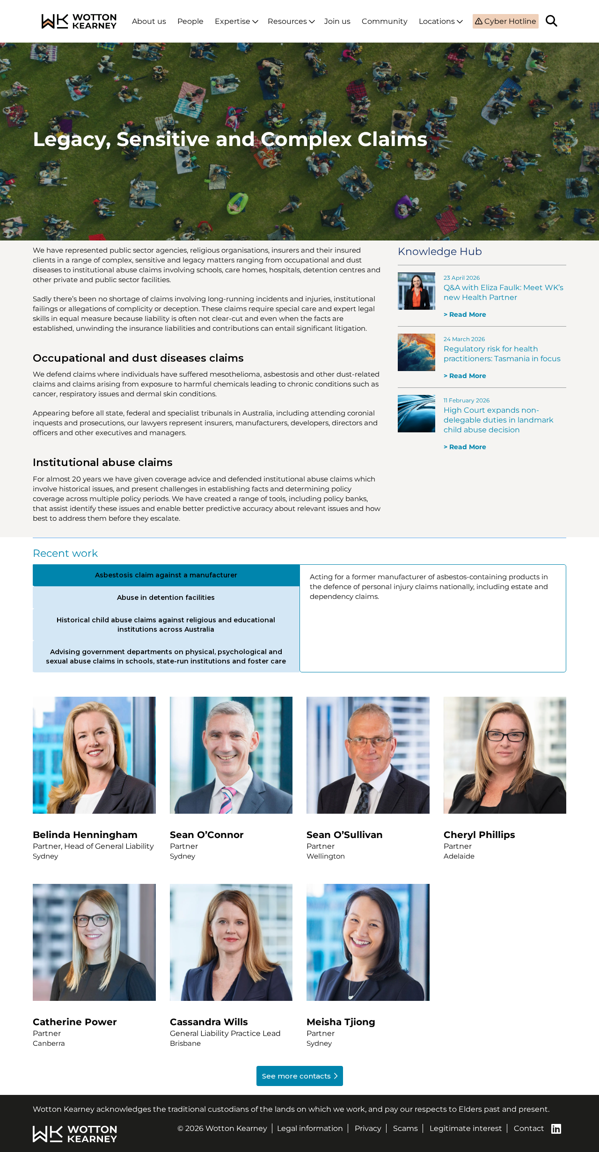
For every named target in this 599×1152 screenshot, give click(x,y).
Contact (529, 1128)
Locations (437, 21)
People (190, 21)
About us (149, 21)
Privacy (368, 1128)
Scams (405, 1128)
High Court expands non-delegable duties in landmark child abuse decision (499, 420)
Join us (337, 21)
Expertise (232, 21)
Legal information (310, 1128)
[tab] (166, 575)
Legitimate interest (466, 1128)
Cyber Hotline (509, 21)
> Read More (465, 314)
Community (385, 21)
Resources (287, 21)
